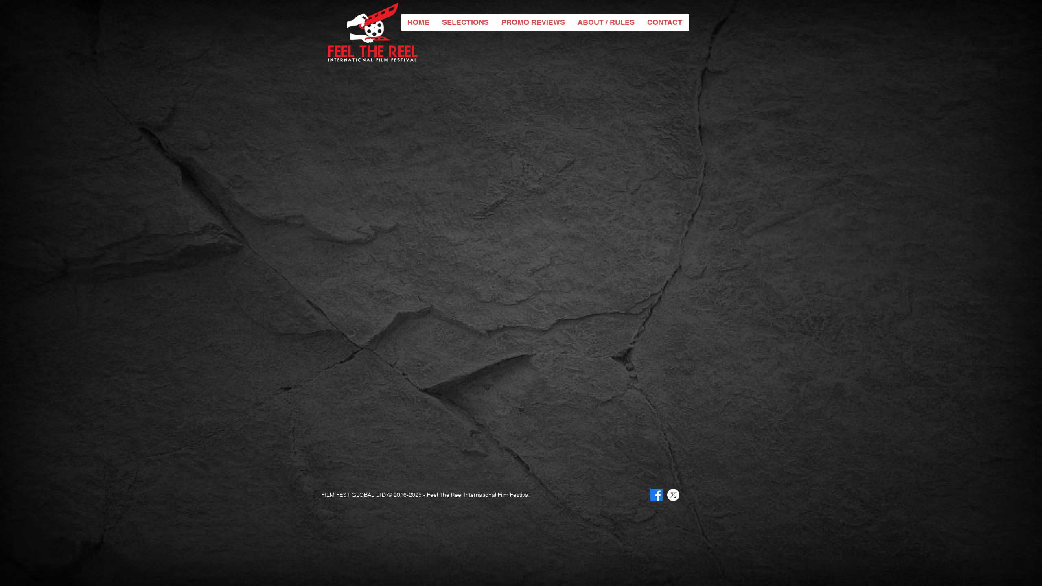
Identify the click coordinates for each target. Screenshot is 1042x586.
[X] (673, 495)
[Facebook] (656, 495)
